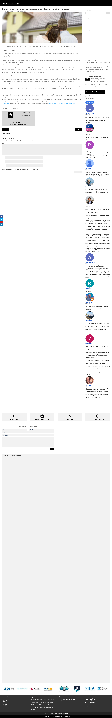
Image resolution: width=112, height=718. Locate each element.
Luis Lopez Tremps (89, 113)
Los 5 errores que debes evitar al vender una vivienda (97, 57)
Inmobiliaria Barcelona (90, 32)
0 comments (23, 11)
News (18, 11)
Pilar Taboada (88, 168)
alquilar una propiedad (90, 20)
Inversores (87, 34)
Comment (4, 143)
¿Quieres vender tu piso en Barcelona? (67, 699)
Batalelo (87, 133)
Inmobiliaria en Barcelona (64, 700)
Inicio (57, 4)
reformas (87, 44)
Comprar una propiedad (90, 22)
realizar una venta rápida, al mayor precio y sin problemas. (62, 103)
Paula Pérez (88, 150)
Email (3, 162)
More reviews (98, 401)
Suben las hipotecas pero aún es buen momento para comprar (23, 601)
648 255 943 (5, 704)
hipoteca (87, 28)
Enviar (52, 449)
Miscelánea (87, 38)
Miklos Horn (88, 205)
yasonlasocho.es (66, 716)
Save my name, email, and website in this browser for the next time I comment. (20, 169)
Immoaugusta (6, 103)
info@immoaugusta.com (16, 1)
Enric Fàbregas (88, 302)
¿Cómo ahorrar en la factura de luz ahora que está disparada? (23, 527)
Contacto (91, 4)
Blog (98, 4)
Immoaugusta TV (89, 30)
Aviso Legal (46, 713)
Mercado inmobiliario (90, 36)
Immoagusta (6, 11)
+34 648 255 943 (7, 1)
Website (4, 166)
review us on (89, 102)
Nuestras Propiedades (68, 4)
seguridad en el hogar (90, 46)
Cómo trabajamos (81, 4)
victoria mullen (88, 343)
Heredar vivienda (89, 26)
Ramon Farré (88, 288)
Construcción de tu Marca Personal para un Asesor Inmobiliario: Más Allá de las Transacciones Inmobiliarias (42, 704)
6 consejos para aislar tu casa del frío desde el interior (20, 676)
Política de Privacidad (54, 713)
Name (3, 158)
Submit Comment (78, 171)
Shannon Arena (88, 186)
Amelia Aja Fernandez (90, 262)
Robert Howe (88, 385)
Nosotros (105, 4)
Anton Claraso (88, 320)
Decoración (87, 24)
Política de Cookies (64, 713)
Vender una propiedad (90, 50)
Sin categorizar (88, 48)
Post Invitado (88, 42)
